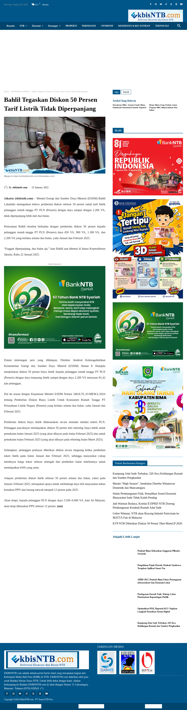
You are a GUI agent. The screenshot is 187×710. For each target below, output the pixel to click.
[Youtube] (181, 4)
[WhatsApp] (81, 186)
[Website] (176, 4)
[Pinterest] (72, 186)
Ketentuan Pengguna (29, 706)
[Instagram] (155, 4)
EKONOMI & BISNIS (20, 92)
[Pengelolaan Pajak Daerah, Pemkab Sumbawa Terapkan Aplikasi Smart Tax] (123, 566)
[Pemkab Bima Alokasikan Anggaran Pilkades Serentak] (123, 552)
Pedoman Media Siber (91, 706)
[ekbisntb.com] (6, 187)
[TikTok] (166, 4)
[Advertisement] (93, 57)
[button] (179, 26)
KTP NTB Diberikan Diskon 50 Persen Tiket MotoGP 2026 (147, 523)
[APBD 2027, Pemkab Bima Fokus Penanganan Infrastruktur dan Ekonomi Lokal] (123, 581)
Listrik (126, 92)
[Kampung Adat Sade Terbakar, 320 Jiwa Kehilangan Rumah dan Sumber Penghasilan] (123, 624)
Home (6, 92)
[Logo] (155, 16)
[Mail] (161, 4)
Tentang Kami (153, 706)
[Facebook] (150, 4)
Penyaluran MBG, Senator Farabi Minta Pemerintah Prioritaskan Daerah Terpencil (129, 106)
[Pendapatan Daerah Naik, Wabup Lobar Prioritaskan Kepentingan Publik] (123, 595)
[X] (171, 4)
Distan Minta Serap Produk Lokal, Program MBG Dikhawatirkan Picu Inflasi (163, 107)
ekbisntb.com (20, 187)
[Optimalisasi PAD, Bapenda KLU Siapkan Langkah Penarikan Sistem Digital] (123, 610)
